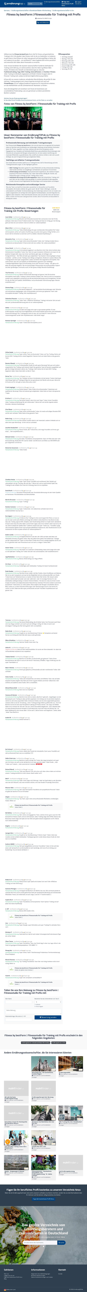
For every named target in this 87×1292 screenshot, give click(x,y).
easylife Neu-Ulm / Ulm (39, 1146)
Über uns (6, 1274)
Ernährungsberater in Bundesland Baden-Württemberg (36, 1042)
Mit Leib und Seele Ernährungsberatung (11, 1097)
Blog (5, 1279)
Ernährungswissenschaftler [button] (52, 2)
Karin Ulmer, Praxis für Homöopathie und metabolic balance (16, 1122)
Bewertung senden (48, 1017)
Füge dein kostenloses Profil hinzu (67, 3)
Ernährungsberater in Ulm (58, 1042)
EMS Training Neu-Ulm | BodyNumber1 (70, 1122)
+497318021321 (44, 22)
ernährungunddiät (64, 1072)
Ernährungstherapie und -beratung (42, 1097)
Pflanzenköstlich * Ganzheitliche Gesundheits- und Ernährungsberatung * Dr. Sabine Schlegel (42, 1173)
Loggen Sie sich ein (78, 3)
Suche (62, 1243)
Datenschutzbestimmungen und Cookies (42, 1277)
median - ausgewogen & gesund (14, 1171)
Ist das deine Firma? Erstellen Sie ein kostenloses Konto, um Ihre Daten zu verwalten (28, 100)
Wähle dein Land (10, 1289)
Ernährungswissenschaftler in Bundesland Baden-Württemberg (31, 10)
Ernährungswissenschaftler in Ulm (63, 10)
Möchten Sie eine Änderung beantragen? (15, 98)
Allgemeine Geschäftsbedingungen (40, 1274)
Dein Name (8, 999)
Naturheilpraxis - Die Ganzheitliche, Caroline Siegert (42, 1073)
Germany (7, 10)
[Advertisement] (64, 39)
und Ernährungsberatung (67, 1171)
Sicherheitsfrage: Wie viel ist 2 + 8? (15, 1016)
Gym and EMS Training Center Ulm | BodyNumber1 (15, 1147)
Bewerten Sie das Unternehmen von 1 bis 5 (47, 999)
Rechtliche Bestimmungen (38, 1275)
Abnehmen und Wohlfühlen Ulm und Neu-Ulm (43, 1122)
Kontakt (60, 1274)
